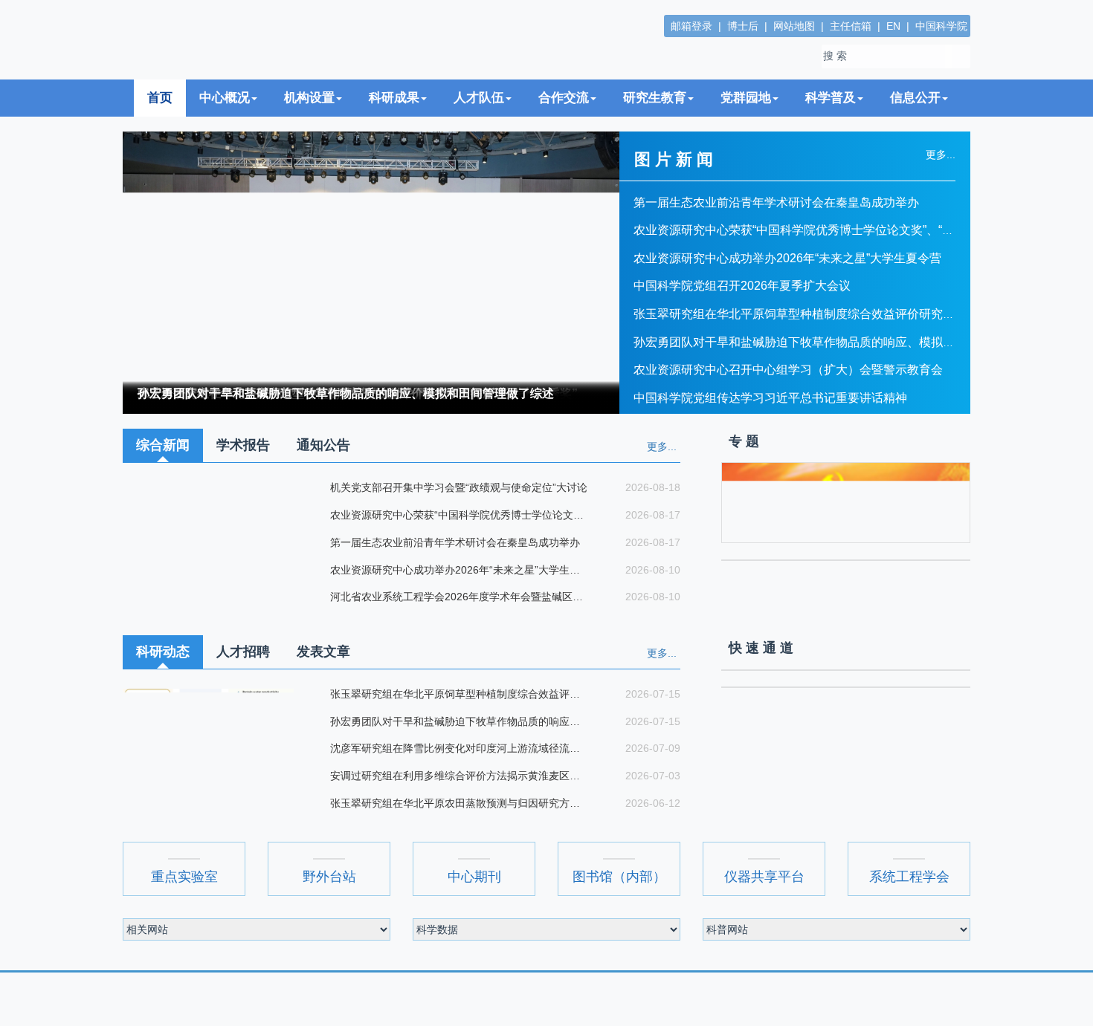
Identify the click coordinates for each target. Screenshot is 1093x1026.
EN (893, 26)
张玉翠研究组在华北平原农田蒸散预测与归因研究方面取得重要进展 (458, 828)
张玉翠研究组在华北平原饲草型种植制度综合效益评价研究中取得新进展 (823, 338)
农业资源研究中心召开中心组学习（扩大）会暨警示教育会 (788, 394)
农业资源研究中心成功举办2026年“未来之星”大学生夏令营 (787, 282)
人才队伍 (479, 122)
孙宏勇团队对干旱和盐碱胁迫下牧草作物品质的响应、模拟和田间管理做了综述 (346, 418)
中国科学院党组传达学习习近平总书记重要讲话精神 (770, 422)
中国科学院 (941, 26)
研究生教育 (654, 122)
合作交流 (563, 122)
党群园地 (745, 122)
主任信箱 (850, 26)
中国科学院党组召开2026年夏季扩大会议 (742, 310)
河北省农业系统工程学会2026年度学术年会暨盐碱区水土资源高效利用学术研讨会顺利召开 (458, 621)
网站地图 (794, 26)
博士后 (742, 26)
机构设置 (309, 122)
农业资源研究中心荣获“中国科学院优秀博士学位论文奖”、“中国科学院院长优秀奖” (849, 254)
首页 (160, 122)
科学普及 (830, 122)
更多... (662, 471)
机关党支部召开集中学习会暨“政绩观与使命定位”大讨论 (457, 512)
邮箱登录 (691, 26)
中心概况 (224, 122)
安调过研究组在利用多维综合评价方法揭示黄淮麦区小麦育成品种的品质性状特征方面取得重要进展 (458, 800)
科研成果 (394, 122)
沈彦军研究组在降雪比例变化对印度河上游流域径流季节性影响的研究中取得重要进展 (458, 773)
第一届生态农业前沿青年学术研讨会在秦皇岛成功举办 (776, 226)
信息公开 (915, 122)
